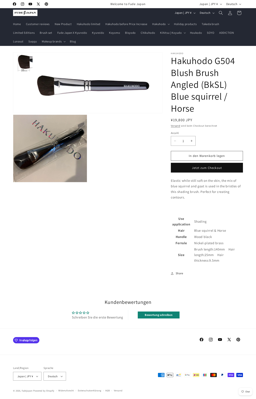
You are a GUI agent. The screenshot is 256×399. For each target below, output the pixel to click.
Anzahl (175, 133)
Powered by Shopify (43, 390)
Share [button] (179, 273)
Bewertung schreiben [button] (159, 315)
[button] (161, 24)
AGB (107, 390)
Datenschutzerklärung (89, 390)
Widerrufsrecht (66, 390)
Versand (175, 125)
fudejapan (27, 390)
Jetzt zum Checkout (207, 168)
